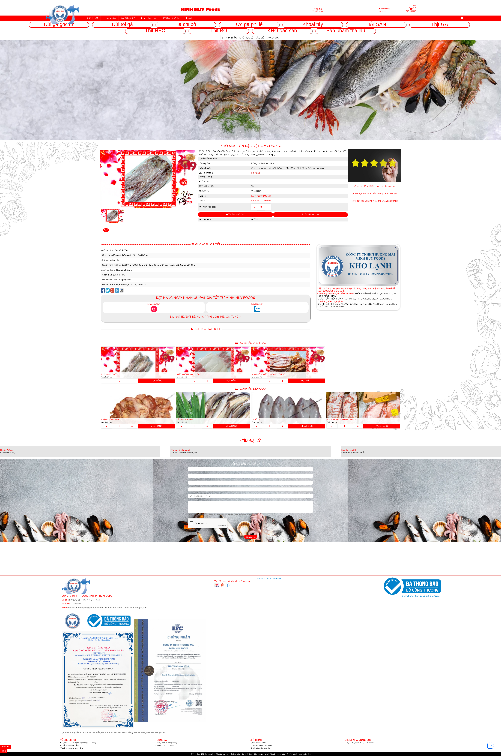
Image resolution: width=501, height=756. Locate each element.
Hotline (5, 746)
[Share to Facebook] (103, 290)
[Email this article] (122, 290)
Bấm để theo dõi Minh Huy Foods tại (232, 581)
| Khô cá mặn (234, 754)
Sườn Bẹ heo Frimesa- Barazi (341, 420)
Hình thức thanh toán (165, 745)
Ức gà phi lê (249, 24)
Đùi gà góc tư (59, 24)
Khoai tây (312, 24)
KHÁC (190, 18)
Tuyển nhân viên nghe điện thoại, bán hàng (78, 743)
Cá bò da (256, 420)
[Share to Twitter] (108, 290)
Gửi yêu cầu (251, 537)
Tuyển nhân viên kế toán (71, 745)
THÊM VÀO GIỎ (236, 214)
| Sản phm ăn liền (303, 754)
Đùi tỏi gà (122, 24)
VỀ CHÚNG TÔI (68, 740)
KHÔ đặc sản (282, 30)
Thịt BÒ (218, 30)
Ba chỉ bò (185, 24)
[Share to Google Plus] (112, 290)
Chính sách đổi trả (258, 743)
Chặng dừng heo (110, 420)
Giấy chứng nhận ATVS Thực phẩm (359, 743)
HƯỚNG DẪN (161, 740)
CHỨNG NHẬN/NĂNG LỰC (357, 740)
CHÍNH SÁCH (256, 740)
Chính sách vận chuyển (260, 748)
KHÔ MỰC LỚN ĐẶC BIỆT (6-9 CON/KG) (251, 146)
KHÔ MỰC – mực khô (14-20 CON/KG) (268, 374)
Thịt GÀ (439, 24)
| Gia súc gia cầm (222, 754)
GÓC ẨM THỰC (150, 18)
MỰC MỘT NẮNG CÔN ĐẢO (189, 374)
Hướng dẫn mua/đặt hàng (166, 743)
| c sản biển (209, 754)
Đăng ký (385, 11)
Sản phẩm (231, 38)
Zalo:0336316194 (257, 304)
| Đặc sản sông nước (276, 754)
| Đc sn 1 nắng (246, 754)
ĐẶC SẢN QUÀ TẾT (171, 18)
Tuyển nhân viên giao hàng (72, 748)
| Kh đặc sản (291, 754)
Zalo (4, 751)
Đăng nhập (384, 8)
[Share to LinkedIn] (117, 290)
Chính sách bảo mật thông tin (263, 745)
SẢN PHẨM (110, 18)
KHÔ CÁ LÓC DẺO (109, 374)
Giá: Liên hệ (106, 377)
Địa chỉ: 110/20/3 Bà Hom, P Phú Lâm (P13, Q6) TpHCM (205, 316)
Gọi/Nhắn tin (311, 214)
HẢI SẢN (376, 24)
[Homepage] (223, 38)
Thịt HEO (155, 30)
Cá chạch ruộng (185, 420)
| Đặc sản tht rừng (260, 754)
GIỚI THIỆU (92, 18)
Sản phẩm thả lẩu (345, 30)
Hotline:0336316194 (154, 304)
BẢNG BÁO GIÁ (128, 18)
